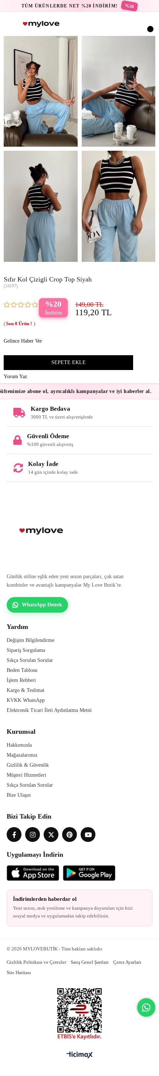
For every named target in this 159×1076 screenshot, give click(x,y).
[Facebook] (14, 834)
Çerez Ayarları (127, 962)
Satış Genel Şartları (90, 962)
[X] (51, 834)
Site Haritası (19, 972)
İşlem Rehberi (21, 680)
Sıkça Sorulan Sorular (30, 660)
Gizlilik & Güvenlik (28, 765)
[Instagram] (32, 834)
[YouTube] (88, 834)
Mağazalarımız (22, 755)
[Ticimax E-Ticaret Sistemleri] (80, 1055)
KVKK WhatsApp (26, 700)
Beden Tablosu (22, 670)
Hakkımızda (19, 745)
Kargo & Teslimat (25, 690)
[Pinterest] (69, 834)
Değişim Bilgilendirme (30, 640)
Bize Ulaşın (19, 795)
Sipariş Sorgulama (26, 650)
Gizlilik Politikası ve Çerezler (36, 962)
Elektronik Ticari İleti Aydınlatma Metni (49, 710)
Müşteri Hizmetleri (26, 775)
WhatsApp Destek (42, 604)
